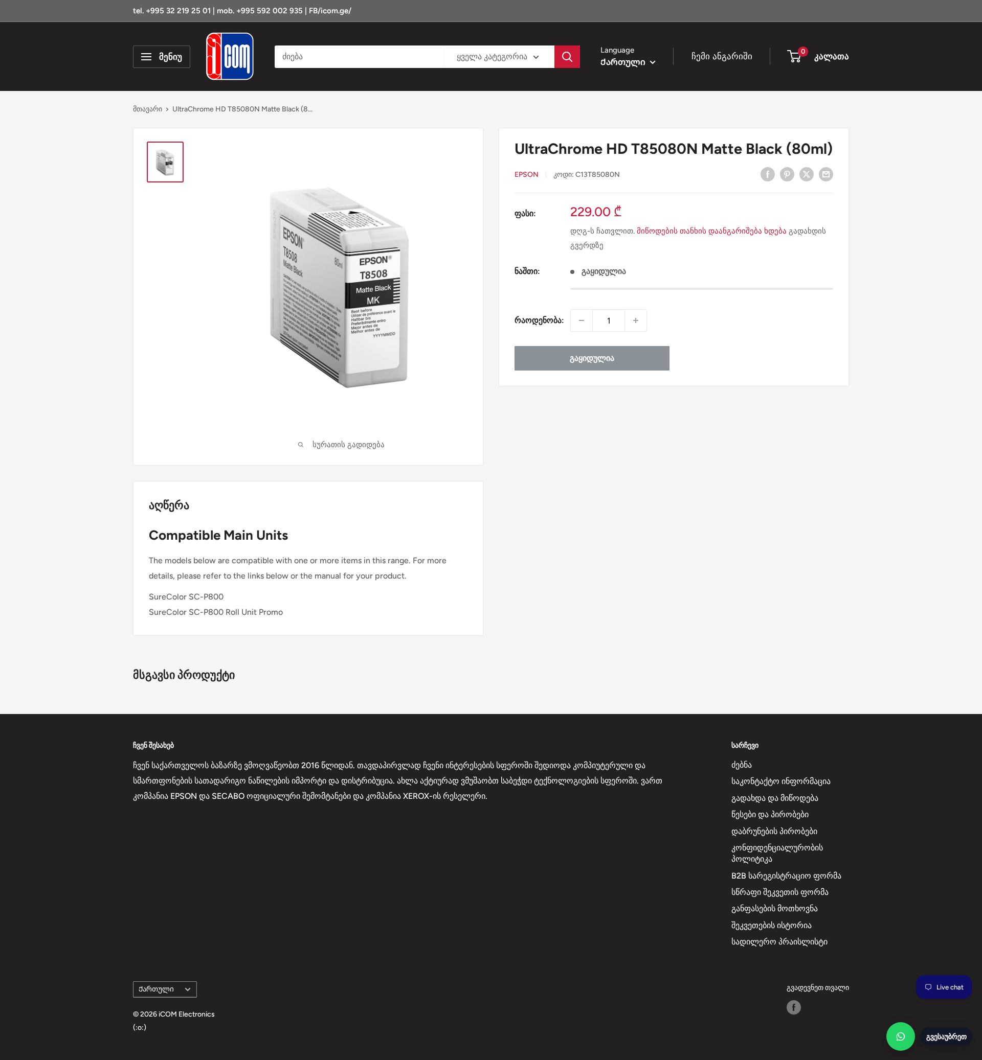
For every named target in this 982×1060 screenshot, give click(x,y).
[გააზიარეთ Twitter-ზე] (806, 173)
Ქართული (156, 989)
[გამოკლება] (581, 320)
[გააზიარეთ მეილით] (826, 173)
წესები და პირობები (770, 814)
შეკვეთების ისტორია (771, 925)
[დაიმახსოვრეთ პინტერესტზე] (787, 173)
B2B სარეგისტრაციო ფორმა (786, 876)
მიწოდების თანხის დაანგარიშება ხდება (712, 231)
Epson (527, 174)
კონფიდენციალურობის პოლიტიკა (777, 853)
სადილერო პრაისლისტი (779, 942)
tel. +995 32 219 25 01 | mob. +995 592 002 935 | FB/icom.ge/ (242, 10)
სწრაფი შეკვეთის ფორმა (780, 892)
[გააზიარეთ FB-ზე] (768, 173)
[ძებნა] (567, 56)
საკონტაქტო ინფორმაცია (781, 781)
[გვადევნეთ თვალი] (794, 1007)
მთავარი (147, 109)
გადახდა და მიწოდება (774, 798)
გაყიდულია (592, 358)
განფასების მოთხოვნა (774, 908)
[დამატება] (635, 320)
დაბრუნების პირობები (774, 831)
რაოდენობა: (539, 320)
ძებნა (741, 765)
